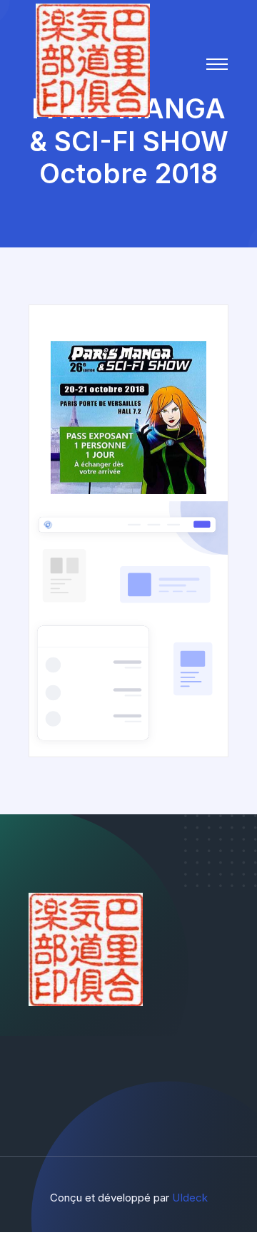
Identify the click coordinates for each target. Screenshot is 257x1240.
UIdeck (190, 1197)
